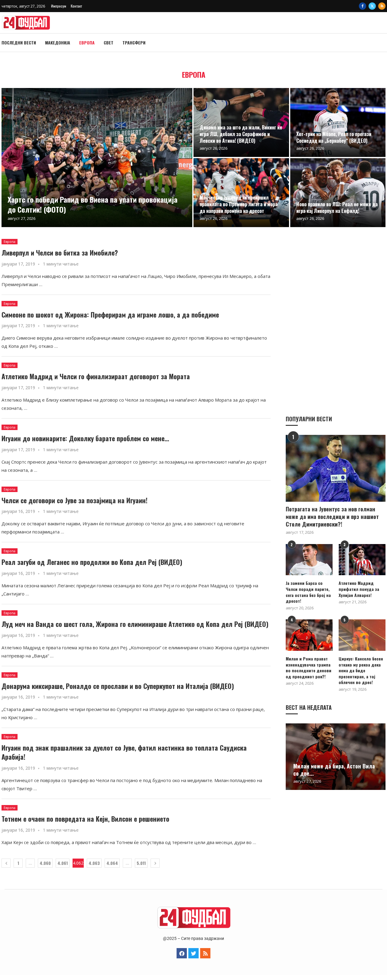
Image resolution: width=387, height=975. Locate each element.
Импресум (58, 5)
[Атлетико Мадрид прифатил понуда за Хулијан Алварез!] (362, 559)
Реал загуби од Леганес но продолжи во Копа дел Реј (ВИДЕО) (92, 562)
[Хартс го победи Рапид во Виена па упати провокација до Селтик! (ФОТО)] (97, 157)
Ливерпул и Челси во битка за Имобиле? (60, 252)
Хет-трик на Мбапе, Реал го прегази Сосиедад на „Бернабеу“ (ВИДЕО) (333, 137)
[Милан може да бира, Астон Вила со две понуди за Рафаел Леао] (335, 756)
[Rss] (381, 6)
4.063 (94, 863)
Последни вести (19, 42)
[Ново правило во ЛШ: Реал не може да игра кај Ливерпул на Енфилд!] (338, 192)
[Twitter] (372, 6)
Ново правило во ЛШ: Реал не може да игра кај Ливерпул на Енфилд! (337, 207)
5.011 (141, 863)
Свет (108, 42)
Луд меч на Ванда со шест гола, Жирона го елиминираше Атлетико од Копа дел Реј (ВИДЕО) (135, 624)
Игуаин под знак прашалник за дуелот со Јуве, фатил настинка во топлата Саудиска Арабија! (124, 752)
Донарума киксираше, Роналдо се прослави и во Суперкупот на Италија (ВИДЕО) (118, 686)
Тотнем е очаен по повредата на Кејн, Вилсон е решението (85, 818)
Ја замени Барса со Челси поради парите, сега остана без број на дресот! (308, 592)
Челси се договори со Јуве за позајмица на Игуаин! (75, 500)
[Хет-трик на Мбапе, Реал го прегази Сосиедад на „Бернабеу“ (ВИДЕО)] (338, 122)
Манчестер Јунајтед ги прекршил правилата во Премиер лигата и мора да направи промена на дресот (239, 204)
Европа (87, 42)
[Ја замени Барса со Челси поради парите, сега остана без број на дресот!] (309, 559)
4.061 (62, 863)
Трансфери (133, 42)
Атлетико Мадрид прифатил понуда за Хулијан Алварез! (359, 589)
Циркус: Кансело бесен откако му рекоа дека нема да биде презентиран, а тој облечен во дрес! (361, 670)
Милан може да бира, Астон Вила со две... (334, 769)
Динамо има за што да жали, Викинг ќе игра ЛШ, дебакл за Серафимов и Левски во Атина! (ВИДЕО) (241, 134)
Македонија (57, 42)
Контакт (76, 5)
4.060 (45, 863)
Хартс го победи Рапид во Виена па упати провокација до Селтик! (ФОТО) (92, 204)
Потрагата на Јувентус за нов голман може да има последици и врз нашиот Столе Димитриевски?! (332, 516)
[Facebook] (362, 6)
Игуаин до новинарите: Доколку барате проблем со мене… (85, 438)
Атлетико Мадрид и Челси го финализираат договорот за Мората (96, 376)
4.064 (112, 863)
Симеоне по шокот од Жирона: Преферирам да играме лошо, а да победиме (110, 314)
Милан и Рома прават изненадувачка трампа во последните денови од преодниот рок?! (308, 667)
